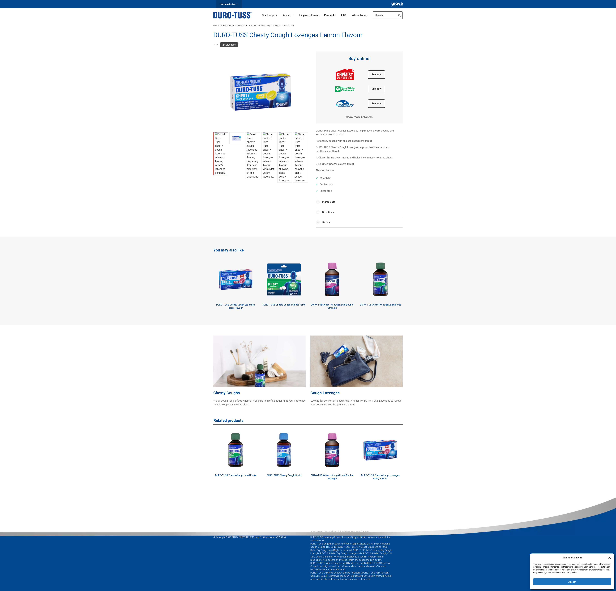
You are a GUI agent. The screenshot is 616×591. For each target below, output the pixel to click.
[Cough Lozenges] (356, 363)
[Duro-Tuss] (232, 15)
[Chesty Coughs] (259, 363)
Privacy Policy (250, 531)
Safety (326, 222)
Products (330, 15)
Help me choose (309, 15)
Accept (572, 581)
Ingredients (328, 201)
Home (215, 26)
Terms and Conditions (225, 531)
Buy (376, 74)
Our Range (268, 15)
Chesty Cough (227, 26)
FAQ (343, 15)
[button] (609, 557)
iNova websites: (228, 4)
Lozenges (241, 26)
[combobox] (388, 15)
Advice (287, 15)
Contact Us (269, 531)
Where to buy (360, 15)
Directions (328, 212)
